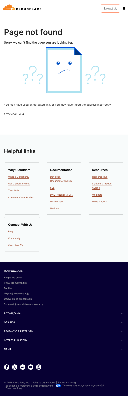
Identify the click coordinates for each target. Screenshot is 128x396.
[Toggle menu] (124, 8)
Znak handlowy (14, 388)
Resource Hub (100, 176)
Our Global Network (19, 183)
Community (14, 238)
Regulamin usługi (67, 382)
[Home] (22, 8)
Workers (54, 208)
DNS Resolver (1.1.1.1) (61, 194)
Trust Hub (13, 190)
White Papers (99, 201)
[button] (64, 70)
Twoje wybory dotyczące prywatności (83, 385)
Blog (10, 231)
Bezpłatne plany (13, 277)
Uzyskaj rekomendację (16, 293)
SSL (52, 187)
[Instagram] (38, 367)
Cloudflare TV (15, 245)
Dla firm (8, 288)
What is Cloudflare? (18, 176)
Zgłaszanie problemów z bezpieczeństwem (29, 386)
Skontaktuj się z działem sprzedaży (23, 304)
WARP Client (57, 201)
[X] (14, 367)
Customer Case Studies (21, 197)
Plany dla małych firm (15, 282)
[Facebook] (6, 367)
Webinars (97, 194)
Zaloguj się (110, 8)
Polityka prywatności (43, 382)
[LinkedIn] (22, 367)
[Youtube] (30, 367)
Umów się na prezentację (18, 298)
